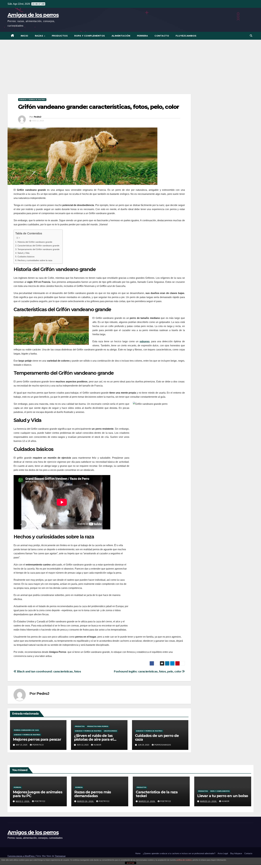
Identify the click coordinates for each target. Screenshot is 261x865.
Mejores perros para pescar (37, 739)
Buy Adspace (236, 853)
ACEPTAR (130, 863)
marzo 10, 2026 (147, 801)
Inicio (24, 35)
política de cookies (184, 860)
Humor (97, 745)
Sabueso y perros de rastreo (32, 99)
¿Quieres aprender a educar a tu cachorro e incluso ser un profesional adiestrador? (179, 853)
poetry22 (40, 801)
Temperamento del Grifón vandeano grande (39, 249)
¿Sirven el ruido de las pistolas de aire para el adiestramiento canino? (95, 739)
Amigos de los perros (33, 15)
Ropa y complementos (89, 35)
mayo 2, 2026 (23, 801)
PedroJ (37, 116)
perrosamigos (162, 745)
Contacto (162, 35)
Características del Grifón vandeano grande (38, 245)
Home (137, 853)
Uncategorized (110, 731)
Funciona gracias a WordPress (21, 856)
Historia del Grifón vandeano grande (35, 242)
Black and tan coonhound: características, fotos (48, 671)
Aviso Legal (223, 853)
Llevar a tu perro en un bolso (222, 796)
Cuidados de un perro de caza (157, 737)
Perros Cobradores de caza (26, 730)
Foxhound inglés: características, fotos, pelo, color (148, 671)
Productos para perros (97, 726)
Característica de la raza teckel (157, 794)
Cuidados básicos (26, 256)
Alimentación (121, 35)
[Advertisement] (130, 62)
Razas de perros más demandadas (92, 794)
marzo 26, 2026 (85, 801)
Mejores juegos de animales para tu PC (37, 794)
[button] (251, 35)
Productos (60, 35)
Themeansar (60, 856)
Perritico (38, 745)
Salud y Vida (23, 253)
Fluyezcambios (186, 35)
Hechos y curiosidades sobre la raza (35, 260)
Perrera (142, 35)
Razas (39, 35)
